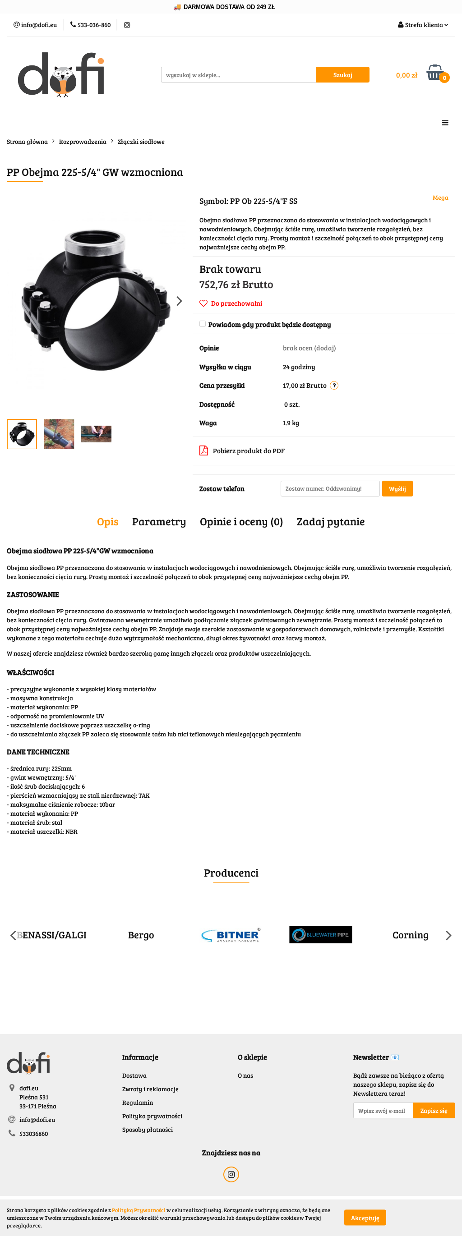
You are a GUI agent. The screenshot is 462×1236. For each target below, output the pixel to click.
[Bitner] (231, 935)
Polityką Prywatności (139, 1209)
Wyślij (397, 488)
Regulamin (137, 1102)
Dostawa (134, 1075)
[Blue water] (320, 935)
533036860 (33, 1133)
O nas (245, 1075)
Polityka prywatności (152, 1116)
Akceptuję (365, 1217)
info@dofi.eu (37, 1119)
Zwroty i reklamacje (150, 1088)
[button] (140, 1057)
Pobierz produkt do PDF (249, 450)
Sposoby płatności (147, 1129)
